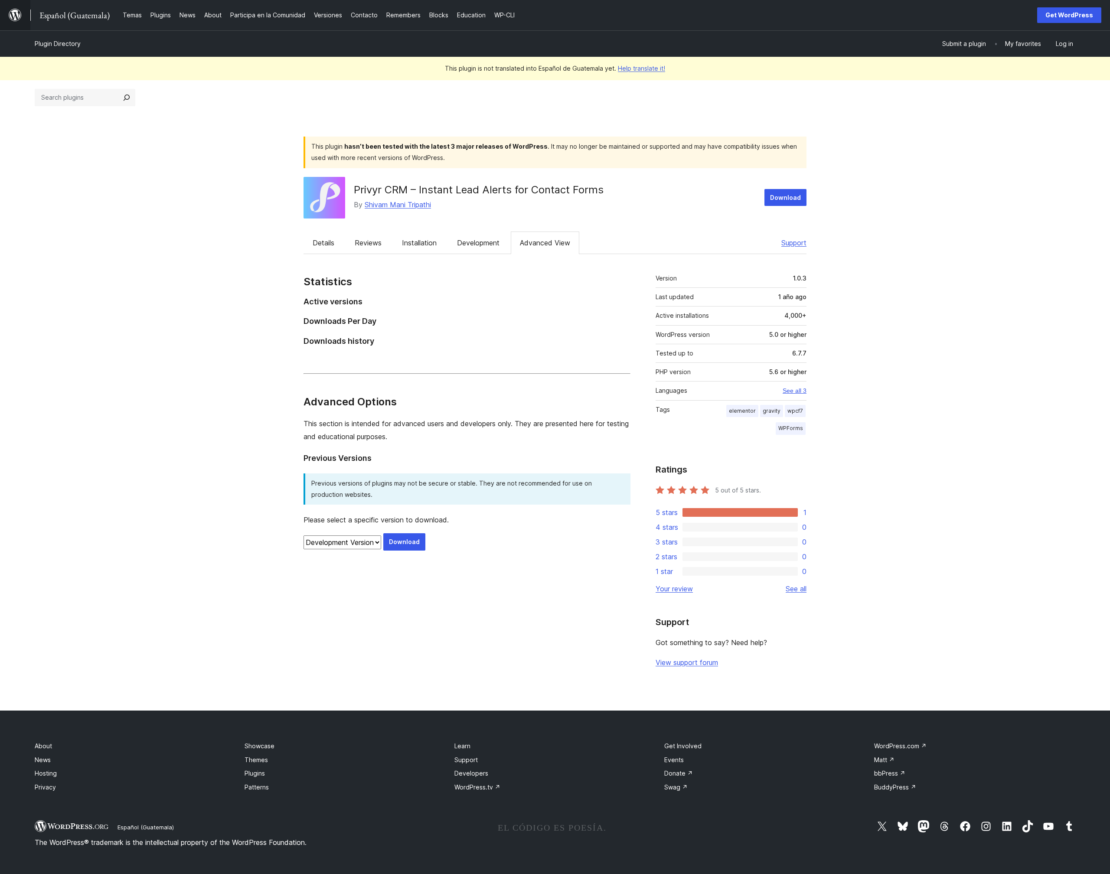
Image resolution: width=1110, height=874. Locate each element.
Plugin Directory (58, 43)
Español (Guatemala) (146, 827)
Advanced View (545, 242)
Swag (676, 787)
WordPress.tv (477, 787)
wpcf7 (795, 411)
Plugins (255, 773)
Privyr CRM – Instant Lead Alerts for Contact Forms (479, 189)
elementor (742, 411)
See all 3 (794, 390)
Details (323, 242)
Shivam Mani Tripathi (398, 204)
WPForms (790, 428)
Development (478, 242)
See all (796, 588)
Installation (419, 242)
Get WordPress (1069, 15)
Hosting (46, 773)
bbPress (889, 773)
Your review (674, 588)
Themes (256, 759)
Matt (884, 759)
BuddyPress (895, 787)
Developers (471, 773)
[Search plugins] (126, 97)
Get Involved (683, 746)
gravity (771, 411)
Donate (678, 773)
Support (793, 242)
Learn (462, 746)
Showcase (259, 746)
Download (785, 197)
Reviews (368, 242)
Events (674, 759)
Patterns (257, 787)
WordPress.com (900, 746)
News (43, 759)
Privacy (45, 787)
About (43, 746)
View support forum (687, 662)
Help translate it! (641, 68)
